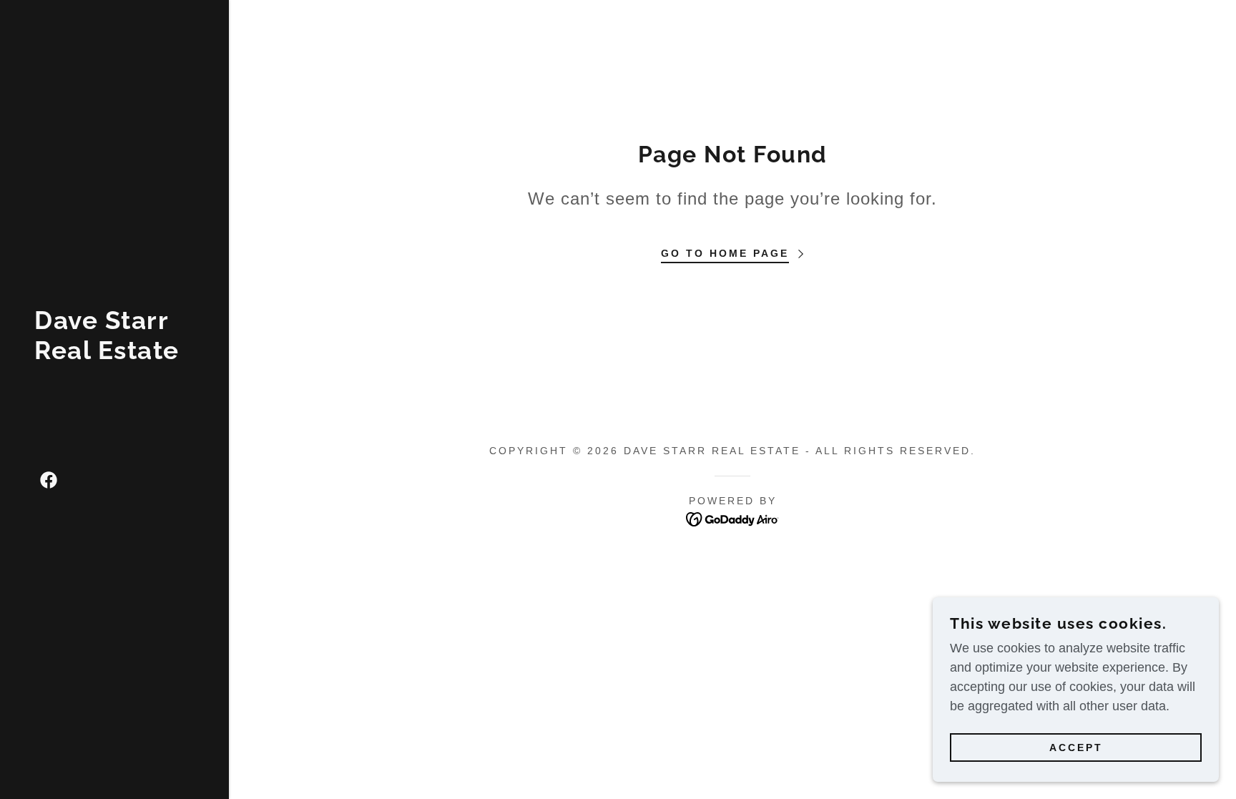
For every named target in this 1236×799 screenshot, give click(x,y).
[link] (114, 355)
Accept (1076, 747)
